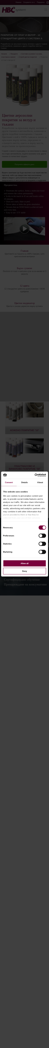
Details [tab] (24, 482)
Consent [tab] (9, 482)
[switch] (42, 536)
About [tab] (40, 482)
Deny (24, 571)
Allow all (24, 563)
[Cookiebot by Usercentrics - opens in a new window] (35, 475)
